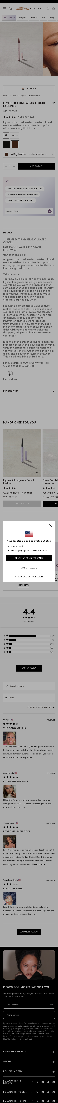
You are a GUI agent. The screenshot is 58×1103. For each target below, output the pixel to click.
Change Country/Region (29, 577)
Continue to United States (29, 558)
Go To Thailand (28, 568)
